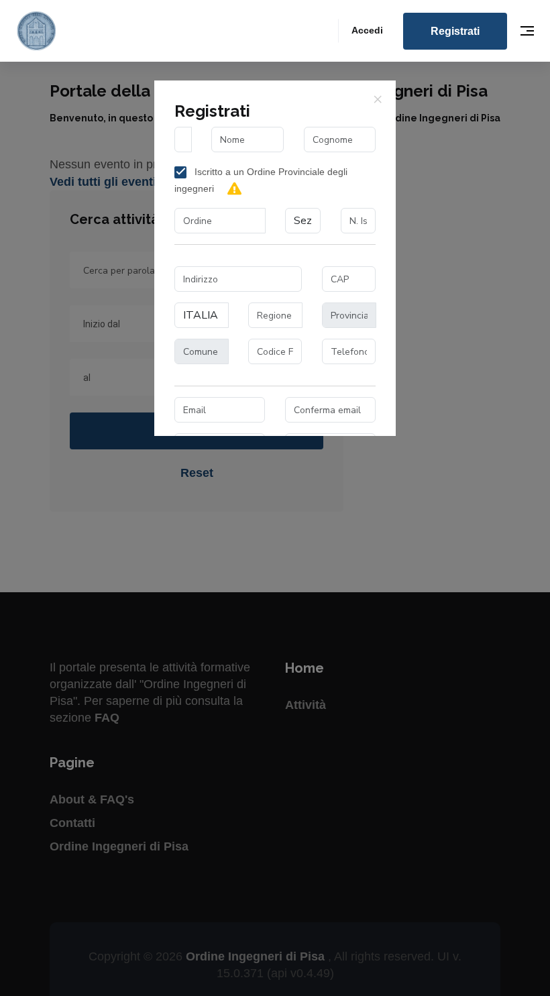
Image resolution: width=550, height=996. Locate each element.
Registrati (455, 31)
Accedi (367, 30)
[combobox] (220, 220)
